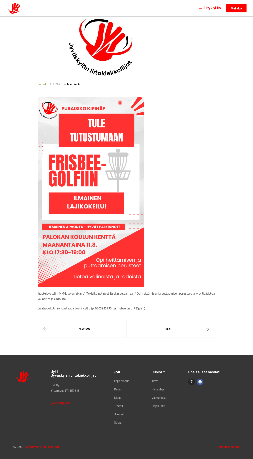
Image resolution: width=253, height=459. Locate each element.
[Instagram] (191, 382)
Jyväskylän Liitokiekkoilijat (42, 447)
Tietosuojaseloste (228, 447)
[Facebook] (200, 382)
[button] (210, 8)
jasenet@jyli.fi (60, 403)
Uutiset (42, 84)
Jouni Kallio (73, 84)
